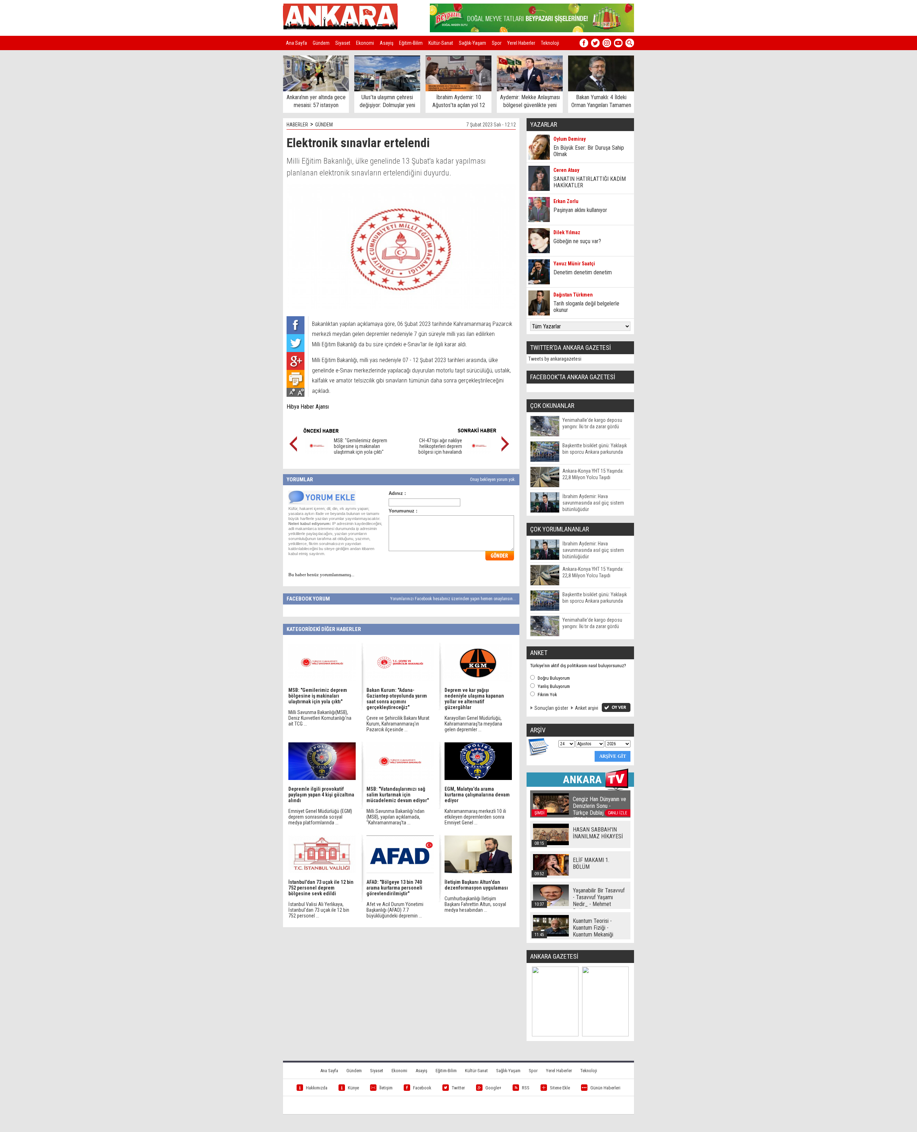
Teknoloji (550, 43)
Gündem (321, 43)
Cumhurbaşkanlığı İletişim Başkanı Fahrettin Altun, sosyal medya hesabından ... (475, 904)
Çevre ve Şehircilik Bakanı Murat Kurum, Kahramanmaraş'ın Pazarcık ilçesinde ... (397, 723)
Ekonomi (365, 43)
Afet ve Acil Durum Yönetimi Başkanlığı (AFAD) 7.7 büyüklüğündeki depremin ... (394, 910)
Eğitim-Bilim (411, 43)
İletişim (386, 1087)
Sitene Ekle (560, 1087)
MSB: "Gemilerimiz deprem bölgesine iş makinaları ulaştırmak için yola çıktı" (360, 446)
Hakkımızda (316, 1087)
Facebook (422, 1087)
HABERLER (297, 124)
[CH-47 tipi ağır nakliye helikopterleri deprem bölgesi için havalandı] (479, 452)
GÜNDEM (324, 124)
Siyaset (342, 43)
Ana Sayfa (296, 43)
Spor (496, 43)
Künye (353, 1087)
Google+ (493, 1087)
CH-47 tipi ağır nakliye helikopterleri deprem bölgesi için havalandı (440, 446)
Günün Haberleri (605, 1087)
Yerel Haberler (521, 43)
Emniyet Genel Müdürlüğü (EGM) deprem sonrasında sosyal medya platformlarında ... (320, 816)
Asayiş (386, 43)
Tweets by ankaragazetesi (554, 359)
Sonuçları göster (551, 708)
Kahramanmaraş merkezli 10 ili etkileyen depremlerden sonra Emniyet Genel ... (475, 816)
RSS (525, 1087)
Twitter (458, 1087)
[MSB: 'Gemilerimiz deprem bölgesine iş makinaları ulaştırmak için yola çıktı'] (316, 452)
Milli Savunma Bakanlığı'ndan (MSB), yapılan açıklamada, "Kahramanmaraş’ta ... (395, 816)
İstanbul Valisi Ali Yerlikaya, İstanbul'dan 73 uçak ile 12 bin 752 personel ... (318, 910)
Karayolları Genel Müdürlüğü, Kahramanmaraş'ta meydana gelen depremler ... (473, 723)
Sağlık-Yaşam (472, 43)
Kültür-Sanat (440, 43)
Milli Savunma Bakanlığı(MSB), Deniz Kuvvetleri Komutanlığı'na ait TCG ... (319, 718)
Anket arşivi (586, 708)
